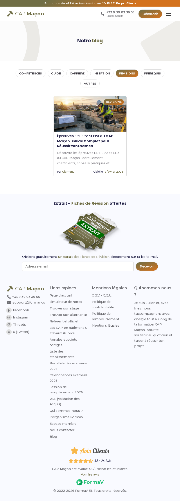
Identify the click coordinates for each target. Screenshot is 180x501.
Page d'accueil (61, 295)
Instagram (21, 317)
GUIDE (56, 73)
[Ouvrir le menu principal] (168, 13)
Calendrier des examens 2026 (69, 377)
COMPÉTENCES (30, 73)
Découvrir (150, 14)
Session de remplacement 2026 (66, 389)
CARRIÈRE (77, 73)
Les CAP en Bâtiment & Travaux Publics (68, 330)
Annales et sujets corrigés (63, 342)
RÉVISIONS (127, 73)
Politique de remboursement (105, 316)
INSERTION (102, 73)
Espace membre (63, 424)
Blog (53, 437)
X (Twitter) (21, 332)
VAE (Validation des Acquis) (65, 401)
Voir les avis (90, 474)
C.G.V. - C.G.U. (102, 295)
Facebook (21, 310)
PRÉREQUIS (152, 73)
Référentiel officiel (64, 321)
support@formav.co (29, 302)
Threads (19, 325)
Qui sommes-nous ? (66, 411)
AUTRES (90, 83)
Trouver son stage (64, 308)
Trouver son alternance (68, 315)
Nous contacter (62, 430)
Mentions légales (105, 325)
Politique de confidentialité (103, 304)
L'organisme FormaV (66, 417)
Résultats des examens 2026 (68, 366)
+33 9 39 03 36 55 (25, 297)
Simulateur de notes (66, 302)
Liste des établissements (62, 354)
